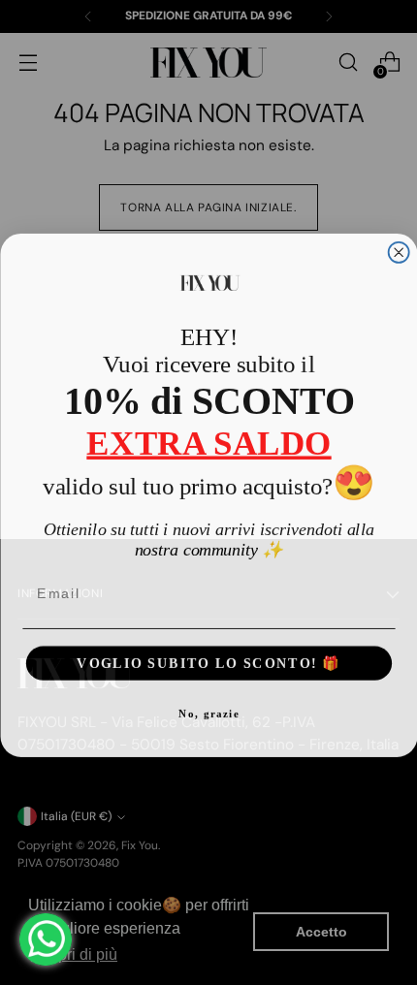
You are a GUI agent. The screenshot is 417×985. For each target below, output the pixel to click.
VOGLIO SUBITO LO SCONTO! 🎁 (209, 659)
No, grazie (208, 711)
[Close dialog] (398, 249)
